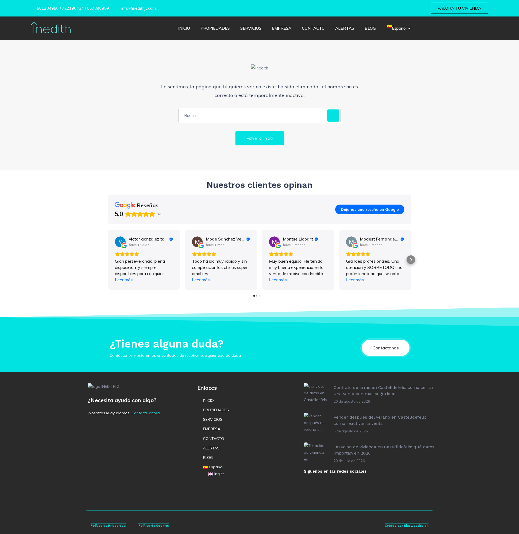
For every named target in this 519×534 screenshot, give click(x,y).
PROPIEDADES (215, 28)
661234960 (47, 8)
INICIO (184, 28)
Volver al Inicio (260, 138)
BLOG (370, 28)
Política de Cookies (153, 525)
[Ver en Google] (120, 241)
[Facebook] (310, 485)
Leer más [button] (124, 279)
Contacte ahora (145, 412)
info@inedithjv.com (138, 8)
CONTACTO (313, 28)
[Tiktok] (340, 485)
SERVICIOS (250, 28)
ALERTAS (344, 28)
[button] (108, 259)
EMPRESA (281, 28)
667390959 (98, 8)
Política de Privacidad (108, 525)
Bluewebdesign (416, 525)
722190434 (73, 8)
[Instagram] (325, 485)
